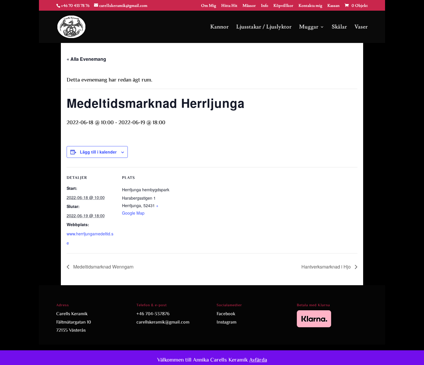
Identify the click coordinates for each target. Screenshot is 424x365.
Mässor (249, 6)
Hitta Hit (229, 6)
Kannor (219, 27)
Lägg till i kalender (98, 152)
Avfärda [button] (258, 360)
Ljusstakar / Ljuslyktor (264, 27)
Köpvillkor (283, 6)
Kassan (333, 6)
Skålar (339, 27)
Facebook (226, 314)
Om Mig (208, 6)
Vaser (361, 27)
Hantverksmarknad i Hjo (326, 266)
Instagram (227, 322)
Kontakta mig (310, 6)
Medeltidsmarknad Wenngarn (103, 266)
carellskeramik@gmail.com (163, 322)
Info (264, 6)
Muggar (308, 27)
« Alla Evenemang (86, 59)
